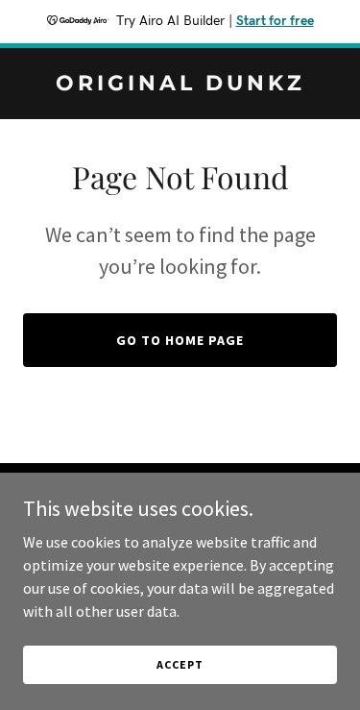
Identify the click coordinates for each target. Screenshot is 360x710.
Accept (179, 664)
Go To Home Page (180, 340)
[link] (180, 84)
